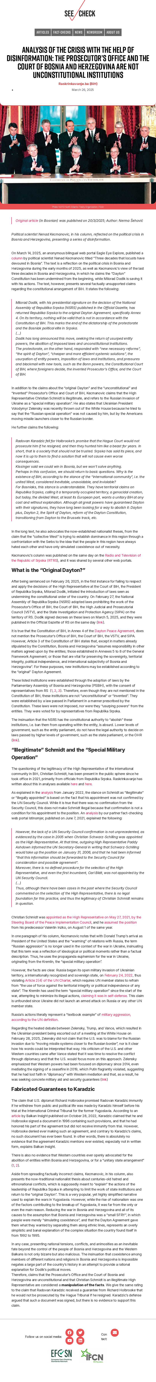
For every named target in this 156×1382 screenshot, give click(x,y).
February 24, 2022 (118, 975)
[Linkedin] (80, 1341)
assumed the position (120, 922)
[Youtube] (69, 1341)
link (100, 622)
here (74, 784)
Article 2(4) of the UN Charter (47, 980)
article (16, 1116)
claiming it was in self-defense (104, 996)
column (17, 258)
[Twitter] (80, 1333)
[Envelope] (115, 1333)
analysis (47, 793)
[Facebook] (69, 1333)
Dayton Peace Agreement (114, 631)
